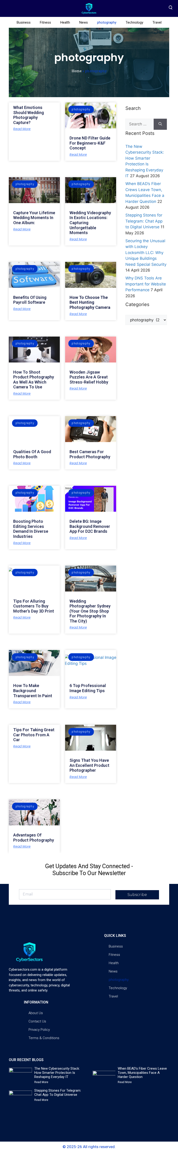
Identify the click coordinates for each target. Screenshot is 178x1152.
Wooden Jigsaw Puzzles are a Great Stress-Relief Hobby (89, 377)
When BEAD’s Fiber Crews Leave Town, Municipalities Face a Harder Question (142, 1072)
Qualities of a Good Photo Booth (32, 454)
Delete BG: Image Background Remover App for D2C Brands (90, 526)
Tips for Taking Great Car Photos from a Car (33, 734)
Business (24, 22)
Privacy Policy (39, 1030)
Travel (157, 22)
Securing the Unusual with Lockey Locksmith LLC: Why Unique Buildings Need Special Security (145, 252)
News (83, 22)
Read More (22, 128)
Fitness (45, 22)
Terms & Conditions (44, 1038)
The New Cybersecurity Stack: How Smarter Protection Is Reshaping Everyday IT (57, 1072)
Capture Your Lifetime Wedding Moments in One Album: (34, 217)
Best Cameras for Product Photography (90, 454)
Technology (134, 22)
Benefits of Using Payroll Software (29, 300)
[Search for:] (139, 124)
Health (65, 22)
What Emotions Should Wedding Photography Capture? (28, 115)
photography (106, 22)
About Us (36, 1013)
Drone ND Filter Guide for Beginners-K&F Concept (90, 143)
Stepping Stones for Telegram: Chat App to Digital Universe (143, 221)
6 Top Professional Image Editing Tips (88, 688)
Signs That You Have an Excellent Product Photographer (89, 765)
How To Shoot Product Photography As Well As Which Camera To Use (33, 380)
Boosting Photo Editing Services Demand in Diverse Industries (30, 529)
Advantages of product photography (33, 837)
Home (77, 71)
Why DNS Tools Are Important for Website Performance (145, 284)
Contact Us (37, 1021)
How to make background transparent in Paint (32, 690)
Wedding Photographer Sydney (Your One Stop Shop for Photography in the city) (90, 611)
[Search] (160, 124)
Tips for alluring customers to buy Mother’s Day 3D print (33, 606)
